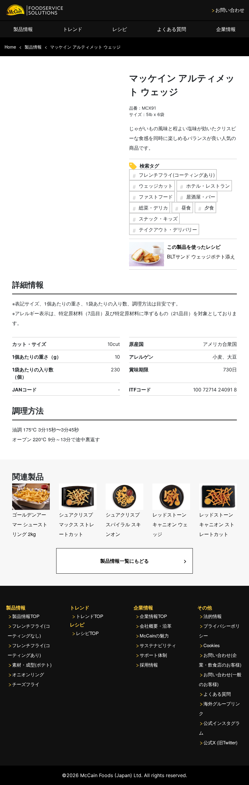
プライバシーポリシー (219, 631)
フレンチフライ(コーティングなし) (29, 631)
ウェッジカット (156, 185)
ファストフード (156, 196)
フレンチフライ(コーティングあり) (177, 174)
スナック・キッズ (158, 218)
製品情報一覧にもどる (124, 560)
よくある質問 (171, 29)
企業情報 (226, 29)
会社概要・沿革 (156, 626)
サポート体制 (153, 655)
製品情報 (23, 29)
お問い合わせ (229, 9)
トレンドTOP (89, 616)
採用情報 (149, 664)
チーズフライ (25, 684)
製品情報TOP (25, 616)
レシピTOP (87, 633)
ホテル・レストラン (208, 185)
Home (10, 47)
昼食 (186, 207)
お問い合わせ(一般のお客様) (220, 679)
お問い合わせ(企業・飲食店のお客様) (220, 660)
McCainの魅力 (154, 635)
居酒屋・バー (200, 196)
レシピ (119, 29)
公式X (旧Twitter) (220, 742)
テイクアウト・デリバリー (168, 229)
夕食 (209, 207)
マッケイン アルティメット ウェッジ (85, 47)
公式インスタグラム (219, 728)
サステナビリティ (158, 645)
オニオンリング (28, 674)
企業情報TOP (153, 616)
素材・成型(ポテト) (32, 664)
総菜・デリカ (153, 207)
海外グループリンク (219, 708)
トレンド (72, 29)
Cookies (211, 645)
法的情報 (212, 616)
